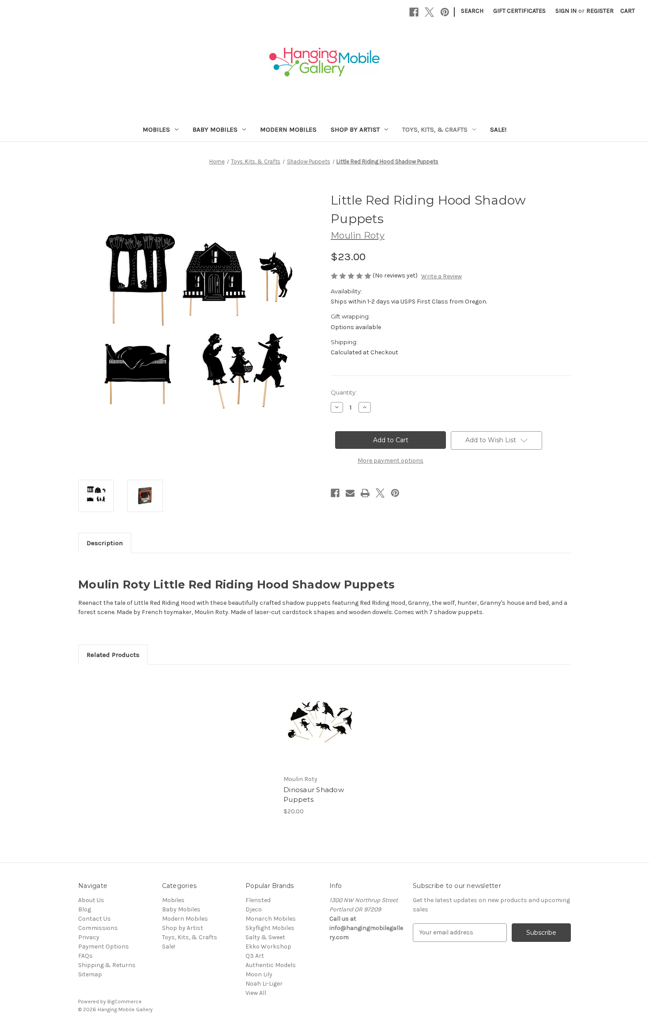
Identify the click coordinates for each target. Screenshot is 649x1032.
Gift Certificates (519, 11)
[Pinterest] (444, 12)
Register (600, 11)
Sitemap (90, 974)
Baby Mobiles (215, 129)
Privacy (88, 937)
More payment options (390, 460)
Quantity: (344, 392)
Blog (84, 909)
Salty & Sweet (265, 937)
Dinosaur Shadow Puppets (313, 794)
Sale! (498, 129)
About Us (91, 900)
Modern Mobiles (288, 129)
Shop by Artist (355, 129)
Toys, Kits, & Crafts (435, 129)
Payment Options (103, 946)
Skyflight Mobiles (269, 928)
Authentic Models (270, 965)
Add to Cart (319, 729)
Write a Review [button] (441, 276)
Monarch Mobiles (270, 918)
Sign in (566, 11)
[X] (429, 12)
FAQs (85, 956)
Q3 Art (254, 956)
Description (105, 543)
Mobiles (156, 129)
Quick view (319, 714)
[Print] (365, 493)
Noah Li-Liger (264, 983)
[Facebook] (414, 12)
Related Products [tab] (113, 655)
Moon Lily (258, 974)
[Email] (350, 493)
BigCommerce (124, 1001)
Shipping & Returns (107, 965)
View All (255, 993)
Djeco (253, 909)
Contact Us (94, 918)
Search (472, 11)
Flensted (258, 900)
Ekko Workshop (268, 946)
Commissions (98, 928)
